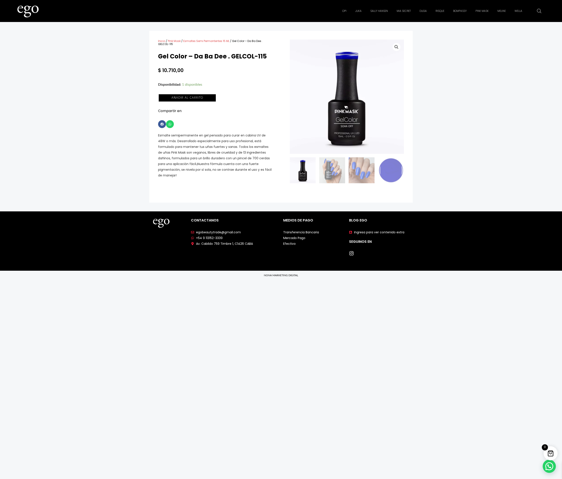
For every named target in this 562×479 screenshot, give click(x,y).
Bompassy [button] (460, 11)
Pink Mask (174, 41)
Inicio (161, 41)
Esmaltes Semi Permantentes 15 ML (206, 41)
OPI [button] (344, 11)
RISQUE (440, 11)
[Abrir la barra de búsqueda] (539, 11)
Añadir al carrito (187, 97)
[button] (162, 124)
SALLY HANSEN (379, 11)
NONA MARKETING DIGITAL (281, 275)
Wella (518, 11)
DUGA (423, 11)
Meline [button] (501, 11)
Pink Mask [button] (482, 11)
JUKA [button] (358, 11)
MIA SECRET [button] (404, 11)
